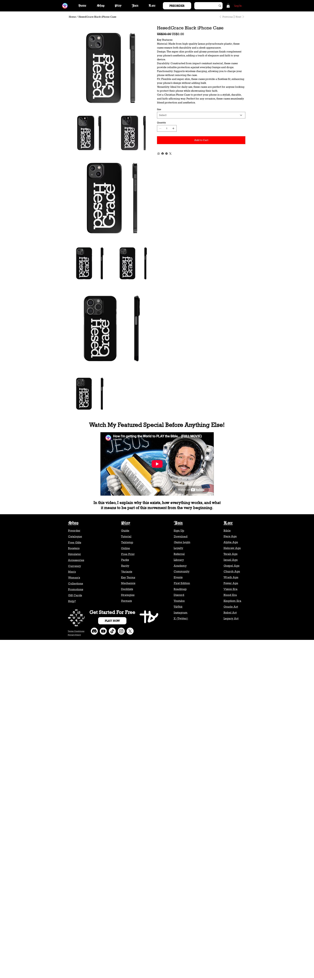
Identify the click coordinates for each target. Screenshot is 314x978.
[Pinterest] (166, 153)
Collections (75, 583)
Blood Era (230, 595)
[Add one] (173, 128)
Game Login (182, 542)
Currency (74, 566)
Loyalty (178, 548)
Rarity (125, 565)
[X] (130, 631)
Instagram (180, 612)
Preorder (74, 530)
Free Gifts (74, 542)
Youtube (179, 600)
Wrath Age (231, 577)
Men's (72, 571)
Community (181, 571)
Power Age (231, 583)
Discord (179, 595)
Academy (180, 565)
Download (180, 536)
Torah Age (230, 554)
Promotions (75, 589)
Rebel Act (230, 612)
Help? (72, 601)
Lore (228, 523)
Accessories (76, 560)
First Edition (182, 583)
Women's (74, 577)
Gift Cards (75, 595)
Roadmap (180, 589)
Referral (179, 554)
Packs (125, 559)
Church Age (232, 571)
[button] (228, 6)
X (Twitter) (181, 618)
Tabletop (127, 542)
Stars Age (230, 536)
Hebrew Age (232, 548)
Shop (73, 523)
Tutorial (126, 536)
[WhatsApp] (158, 153)
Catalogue (75, 536)
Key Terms (128, 577)
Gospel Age (231, 565)
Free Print (127, 554)
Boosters (73, 548)
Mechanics (128, 583)
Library (179, 559)
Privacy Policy (74, 635)
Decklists (127, 589)
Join (178, 523)
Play (125, 523)
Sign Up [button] (179, 530)
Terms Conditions (76, 631)
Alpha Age (231, 542)
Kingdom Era (232, 600)
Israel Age (231, 559)
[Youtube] (103, 631)
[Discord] (94, 631)
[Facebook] (162, 153)
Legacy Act (231, 618)
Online (125, 548)
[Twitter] (170, 153)
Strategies (127, 595)
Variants (126, 571)
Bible (227, 530)
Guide (125, 530)
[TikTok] (112, 631)
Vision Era (230, 589)
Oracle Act (231, 606)
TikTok (178, 606)
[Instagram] (121, 631)
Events (178, 577)
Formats (126, 600)
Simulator (74, 554)
